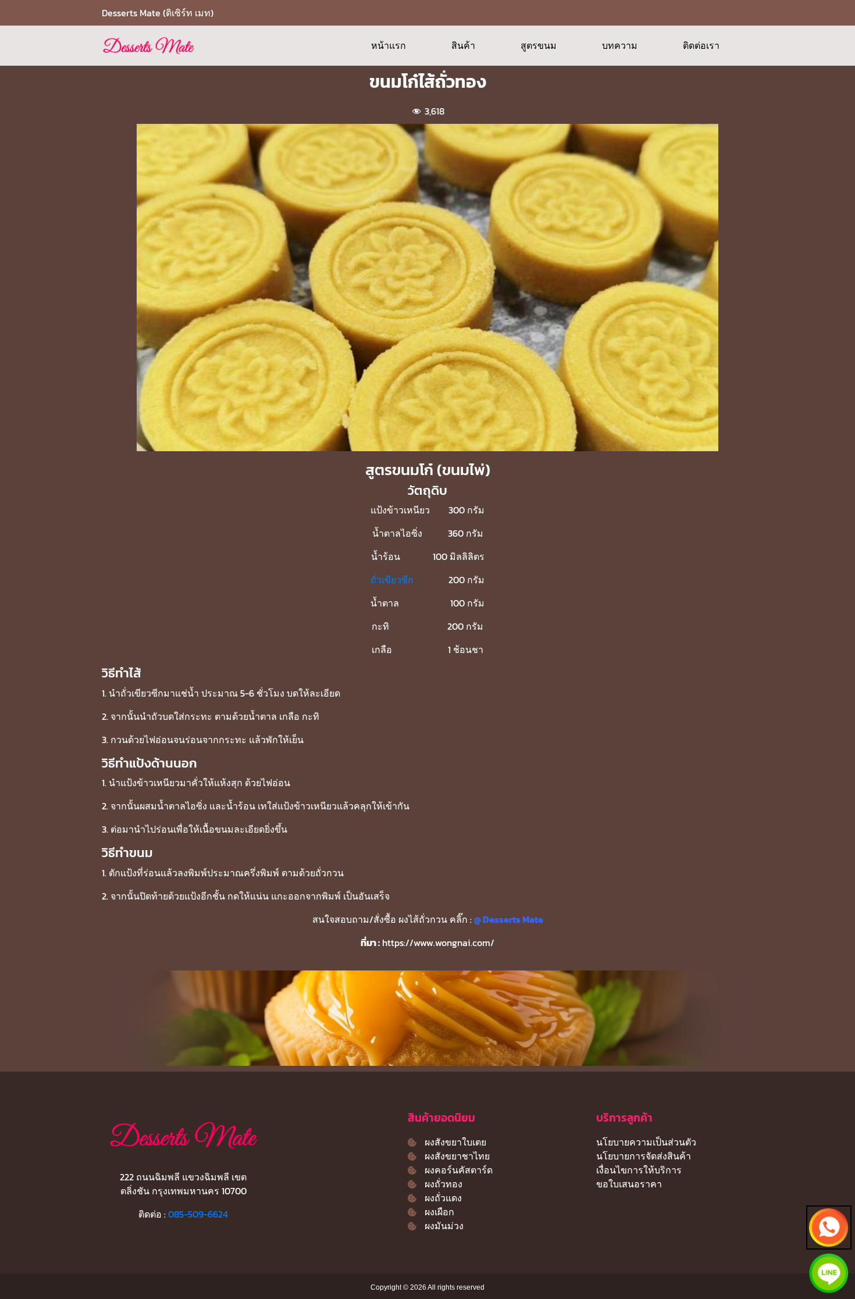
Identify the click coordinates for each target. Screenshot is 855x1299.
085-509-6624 (198, 1214)
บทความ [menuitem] (619, 45)
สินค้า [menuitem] (463, 45)
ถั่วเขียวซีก (392, 580)
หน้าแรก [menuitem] (388, 45)
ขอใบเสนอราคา (629, 1184)
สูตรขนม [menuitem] (539, 45)
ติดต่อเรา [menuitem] (701, 45)
